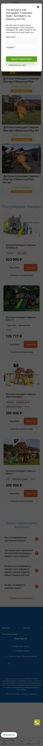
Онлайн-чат (10, 735)
